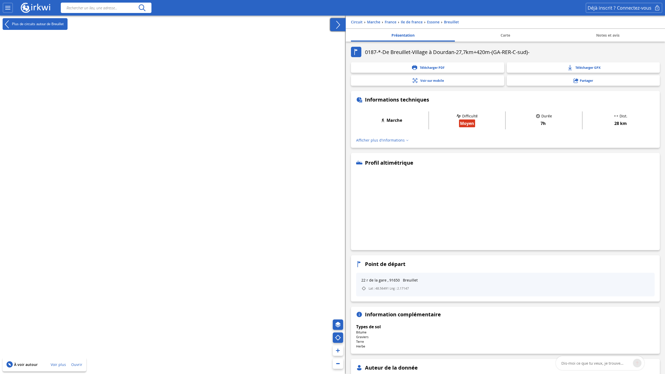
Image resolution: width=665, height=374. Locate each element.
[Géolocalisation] (338, 337)
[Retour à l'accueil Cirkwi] (35, 8)
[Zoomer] (338, 350)
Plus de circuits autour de (37, 24)
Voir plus (58, 364)
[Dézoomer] (338, 363)
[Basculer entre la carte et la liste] (338, 24)
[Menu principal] (8, 8)
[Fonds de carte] (338, 324)
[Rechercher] (142, 8)
